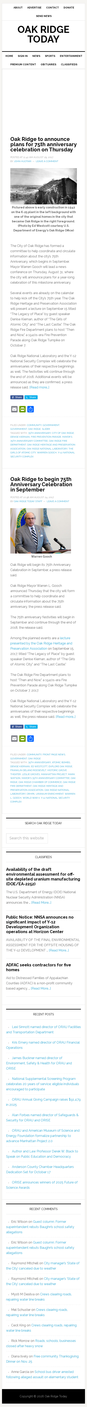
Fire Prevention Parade (46, 436)
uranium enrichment (50, 793)
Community (34, 425)
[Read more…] (39, 387)
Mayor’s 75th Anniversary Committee (46, 778)
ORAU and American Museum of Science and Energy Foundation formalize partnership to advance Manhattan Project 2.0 (43, 1136)
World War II (31, 797)
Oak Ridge (34, 429)
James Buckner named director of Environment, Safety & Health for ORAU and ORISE (39, 1063)
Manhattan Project (54, 774)
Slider (46, 429)
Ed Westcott (39, 766)
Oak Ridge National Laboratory (47, 448)
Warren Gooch (47, 452)
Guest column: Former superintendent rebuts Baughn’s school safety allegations (40, 1227)
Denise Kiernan (20, 436)
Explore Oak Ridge (60, 766)
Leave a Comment (47, 161)
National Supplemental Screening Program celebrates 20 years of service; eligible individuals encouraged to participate (42, 1084)
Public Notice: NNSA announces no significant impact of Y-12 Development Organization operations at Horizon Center (40, 924)
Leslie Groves (31, 774)
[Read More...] (41, 902)
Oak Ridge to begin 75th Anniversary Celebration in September (41, 484)
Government (51, 425)
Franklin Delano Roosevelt (28, 770)
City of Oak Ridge (63, 433)
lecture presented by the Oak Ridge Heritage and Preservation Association (41, 643)
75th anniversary (39, 433)
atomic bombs (61, 762)
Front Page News (54, 754)
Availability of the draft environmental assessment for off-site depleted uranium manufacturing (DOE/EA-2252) (43, 876)
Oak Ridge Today (43, 34)
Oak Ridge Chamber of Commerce (40, 782)
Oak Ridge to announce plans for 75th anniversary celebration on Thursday (43, 144)
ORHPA (31, 793)
